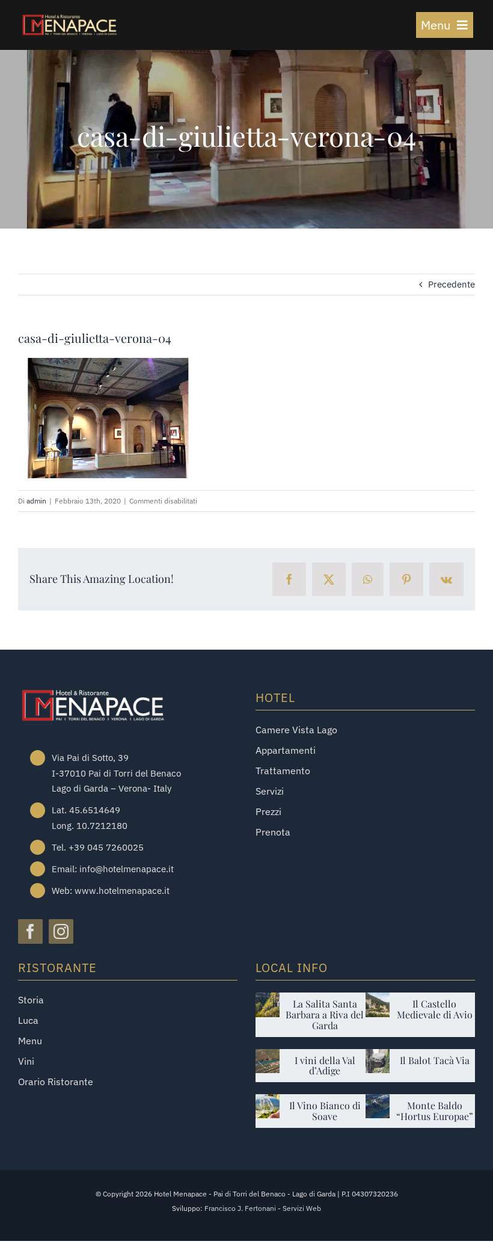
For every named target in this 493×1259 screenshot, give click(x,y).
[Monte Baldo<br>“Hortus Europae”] (378, 1103)
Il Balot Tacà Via (435, 1060)
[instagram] (61, 931)
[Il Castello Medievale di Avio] (378, 1001)
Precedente (451, 284)
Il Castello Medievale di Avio (435, 1009)
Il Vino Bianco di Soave (325, 1110)
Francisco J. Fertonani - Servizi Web (262, 1208)
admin (36, 500)
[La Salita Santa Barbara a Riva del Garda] (268, 1001)
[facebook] (30, 931)
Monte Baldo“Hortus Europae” (434, 1110)
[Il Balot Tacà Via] (378, 1058)
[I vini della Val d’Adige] (268, 1058)
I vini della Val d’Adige (325, 1065)
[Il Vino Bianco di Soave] (268, 1103)
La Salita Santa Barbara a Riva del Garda (325, 1014)
